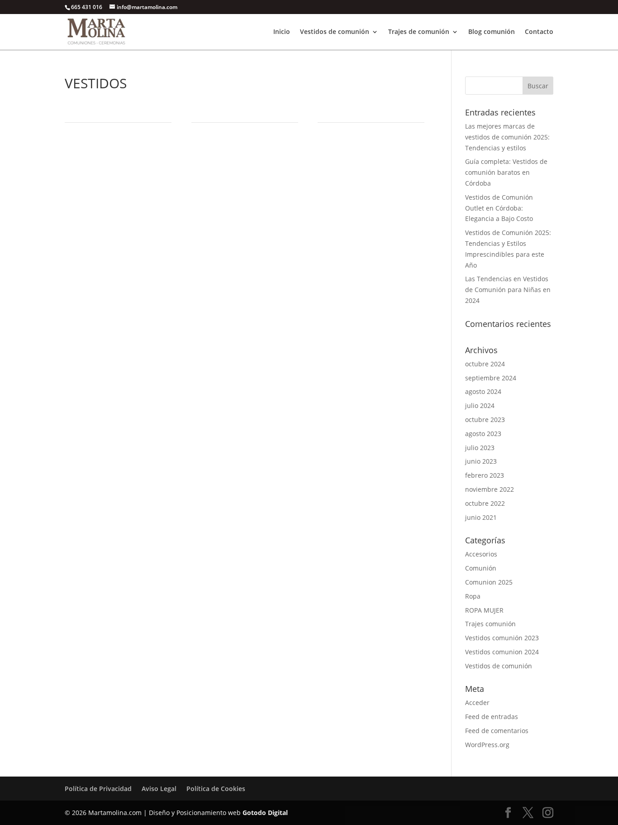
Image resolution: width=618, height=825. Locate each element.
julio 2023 (479, 447)
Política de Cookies (215, 788)
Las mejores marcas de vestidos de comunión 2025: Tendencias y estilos (507, 137)
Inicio (281, 32)
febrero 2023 (484, 475)
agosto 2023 (483, 433)
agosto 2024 (483, 391)
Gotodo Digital (265, 812)
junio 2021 (481, 517)
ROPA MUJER (484, 610)
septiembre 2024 (490, 378)
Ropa (472, 596)
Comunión (480, 568)
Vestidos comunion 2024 (502, 652)
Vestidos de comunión (334, 32)
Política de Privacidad (98, 788)
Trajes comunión (490, 623)
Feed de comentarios (496, 730)
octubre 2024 (485, 364)
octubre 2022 (485, 503)
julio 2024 (479, 405)
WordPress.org (487, 744)
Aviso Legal (159, 788)
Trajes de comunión (418, 32)
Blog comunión (491, 32)
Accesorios (481, 554)
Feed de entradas (491, 716)
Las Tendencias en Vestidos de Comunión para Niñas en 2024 (508, 289)
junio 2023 (481, 461)
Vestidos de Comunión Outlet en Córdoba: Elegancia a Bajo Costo (499, 208)
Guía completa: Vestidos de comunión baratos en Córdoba (506, 172)
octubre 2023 (485, 419)
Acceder (477, 702)
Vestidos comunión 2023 (502, 637)
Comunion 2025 (489, 582)
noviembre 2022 (489, 489)
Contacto (539, 32)
